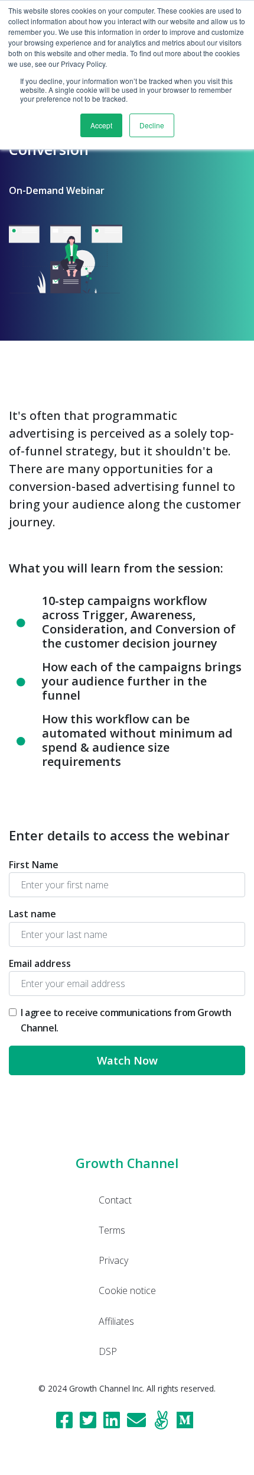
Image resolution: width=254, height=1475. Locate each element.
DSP (108, 1351)
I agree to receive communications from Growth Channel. (126, 1020)
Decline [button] (151, 125)
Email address (40, 963)
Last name (32, 913)
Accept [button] (101, 125)
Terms (112, 1230)
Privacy (113, 1260)
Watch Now (127, 1060)
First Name (33, 864)
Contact (115, 1199)
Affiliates (116, 1321)
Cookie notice (127, 1290)
